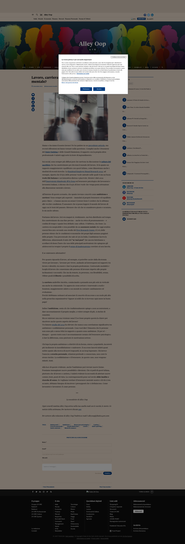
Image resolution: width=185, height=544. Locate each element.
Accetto (99, 89)
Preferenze (86, 89)
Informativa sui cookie (83, 73)
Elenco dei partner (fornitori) (70, 82)
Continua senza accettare (118, 57)
